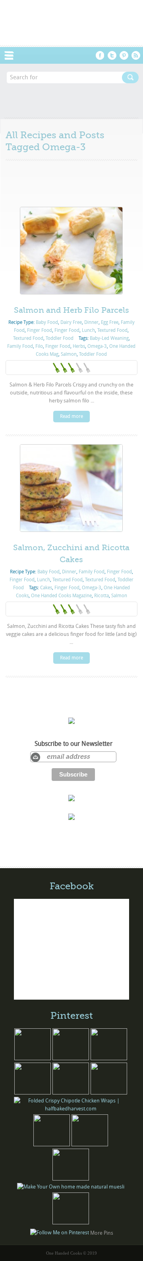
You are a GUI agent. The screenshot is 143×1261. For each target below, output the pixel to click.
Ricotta (101, 595)
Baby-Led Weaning (109, 338)
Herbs (79, 346)
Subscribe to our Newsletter (73, 743)
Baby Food (47, 322)
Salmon (69, 354)
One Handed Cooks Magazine (61, 595)
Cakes (46, 587)
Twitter (112, 55)
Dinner (91, 322)
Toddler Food (59, 338)
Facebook (100, 55)
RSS (135, 55)
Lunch (88, 330)
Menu (13, 55)
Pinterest (124, 55)
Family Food (20, 346)
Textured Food (112, 330)
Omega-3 (97, 346)
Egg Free (109, 322)
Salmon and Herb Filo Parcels (71, 310)
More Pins (101, 1233)
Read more (71, 416)
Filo (39, 346)
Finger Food (39, 330)
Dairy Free (71, 322)
